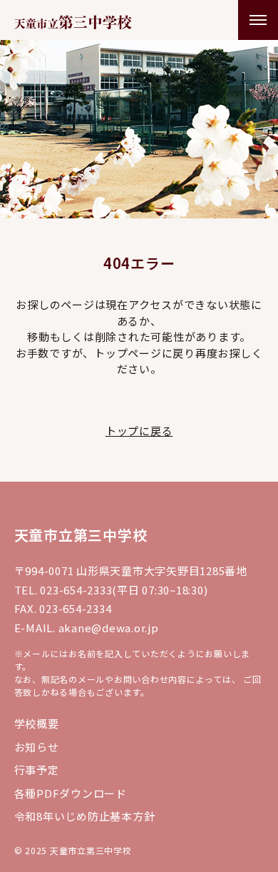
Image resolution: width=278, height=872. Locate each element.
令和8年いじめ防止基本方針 (84, 815)
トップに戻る (139, 430)
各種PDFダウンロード (70, 793)
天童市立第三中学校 (81, 534)
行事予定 (36, 769)
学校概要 (36, 723)
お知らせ (36, 746)
